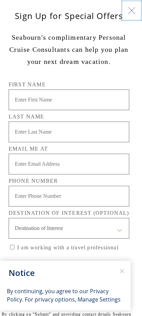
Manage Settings (99, 299)
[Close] (131, 10)
